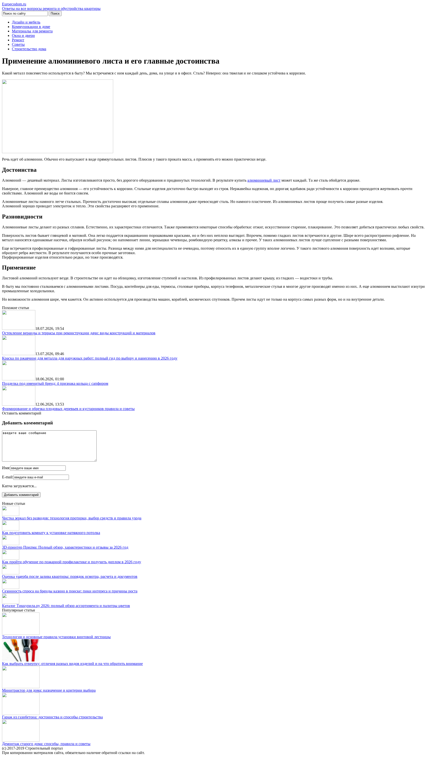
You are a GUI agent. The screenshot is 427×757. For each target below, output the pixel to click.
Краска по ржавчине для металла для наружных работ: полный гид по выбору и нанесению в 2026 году (89, 358)
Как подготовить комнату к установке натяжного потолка (51, 533)
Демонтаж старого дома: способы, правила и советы (46, 744)
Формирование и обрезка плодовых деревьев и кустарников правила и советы (68, 409)
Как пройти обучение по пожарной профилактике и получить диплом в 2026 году (71, 562)
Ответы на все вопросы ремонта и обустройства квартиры (51, 6)
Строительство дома (29, 49)
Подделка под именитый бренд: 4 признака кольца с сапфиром (55, 383)
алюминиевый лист (263, 180)
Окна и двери (23, 35)
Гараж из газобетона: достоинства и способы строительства (52, 717)
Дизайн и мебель (26, 22)
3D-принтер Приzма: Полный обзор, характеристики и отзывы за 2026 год (65, 547)
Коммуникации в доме (31, 26)
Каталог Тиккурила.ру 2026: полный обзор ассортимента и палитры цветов (66, 606)
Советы (18, 44)
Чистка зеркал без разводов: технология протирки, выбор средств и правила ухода (71, 518)
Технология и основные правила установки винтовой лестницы (56, 637)
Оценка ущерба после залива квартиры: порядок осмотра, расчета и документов (69, 576)
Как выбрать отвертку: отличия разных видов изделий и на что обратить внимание (72, 663)
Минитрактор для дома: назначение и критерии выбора (49, 690)
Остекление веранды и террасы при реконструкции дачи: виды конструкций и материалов (78, 333)
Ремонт (18, 40)
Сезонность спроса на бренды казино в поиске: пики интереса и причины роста (69, 591)
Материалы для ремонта (32, 31)
